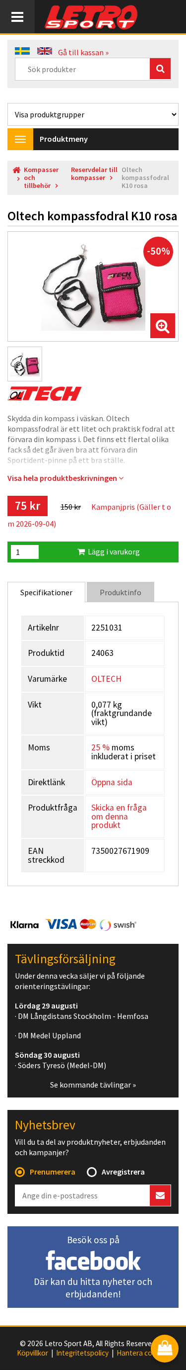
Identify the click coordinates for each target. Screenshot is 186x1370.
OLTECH (106, 678)
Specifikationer (46, 592)
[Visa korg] (165, 1349)
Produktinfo (120, 592)
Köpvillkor (32, 1353)
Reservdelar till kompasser (94, 174)
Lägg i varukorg (112, 551)
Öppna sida (111, 782)
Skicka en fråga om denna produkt (119, 816)
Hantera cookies (143, 1353)
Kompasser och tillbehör (41, 178)
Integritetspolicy (82, 1353)
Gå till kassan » (83, 52)
